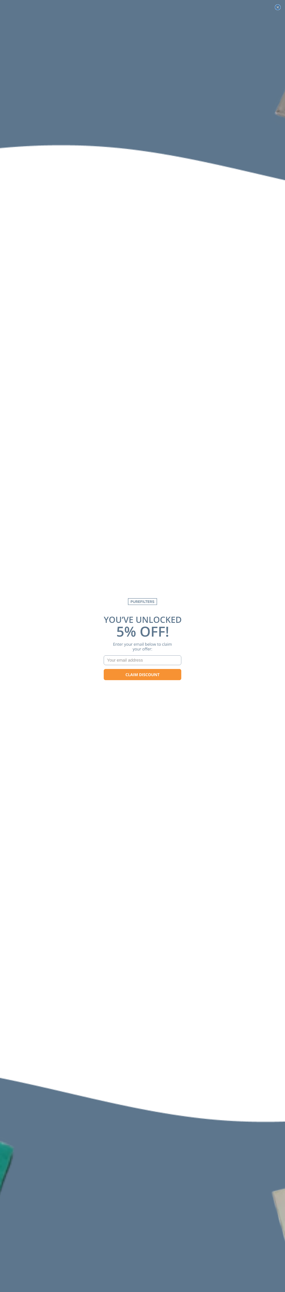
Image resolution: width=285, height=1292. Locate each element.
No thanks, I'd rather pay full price (142, 687)
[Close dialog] (277, 7)
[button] (142, 674)
